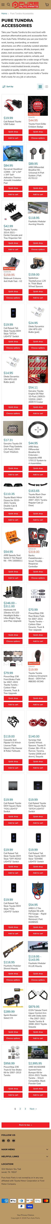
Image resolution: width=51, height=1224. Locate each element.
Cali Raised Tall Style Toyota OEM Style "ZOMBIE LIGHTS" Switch (37, 857)
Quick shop (13, 132)
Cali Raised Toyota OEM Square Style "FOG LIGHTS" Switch (12, 807)
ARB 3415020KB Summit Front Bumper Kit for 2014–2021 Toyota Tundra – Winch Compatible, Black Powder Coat (37, 1075)
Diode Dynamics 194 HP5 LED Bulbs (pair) (36, 329)
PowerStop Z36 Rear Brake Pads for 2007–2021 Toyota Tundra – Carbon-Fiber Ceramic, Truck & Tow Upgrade (36, 621)
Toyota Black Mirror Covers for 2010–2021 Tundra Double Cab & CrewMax (13, 503)
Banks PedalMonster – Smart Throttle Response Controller (35, 561)
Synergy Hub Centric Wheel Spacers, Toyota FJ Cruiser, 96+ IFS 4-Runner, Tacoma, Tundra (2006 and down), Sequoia (37, 748)
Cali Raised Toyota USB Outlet (12, 123)
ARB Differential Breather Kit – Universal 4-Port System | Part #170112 (36, 173)
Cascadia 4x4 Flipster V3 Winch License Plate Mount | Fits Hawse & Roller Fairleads (13, 745)
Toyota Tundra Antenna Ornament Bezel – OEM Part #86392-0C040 (37, 677)
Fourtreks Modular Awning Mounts (37, 223)
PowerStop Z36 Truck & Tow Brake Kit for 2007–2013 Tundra (13, 1071)
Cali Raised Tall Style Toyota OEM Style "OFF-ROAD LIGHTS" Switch (12, 857)
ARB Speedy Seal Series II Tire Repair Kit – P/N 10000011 (13, 558)
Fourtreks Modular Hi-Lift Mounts (37, 964)
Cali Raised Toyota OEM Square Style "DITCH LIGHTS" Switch (37, 807)
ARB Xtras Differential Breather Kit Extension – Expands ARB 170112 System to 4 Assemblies (37, 455)
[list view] (46, 87)
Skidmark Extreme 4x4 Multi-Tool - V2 (13, 280)
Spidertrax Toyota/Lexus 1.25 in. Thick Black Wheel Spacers (37, 282)
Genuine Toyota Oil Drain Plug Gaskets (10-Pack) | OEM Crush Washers (13, 447)
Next (32, 1108)
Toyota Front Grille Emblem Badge (37, 125)
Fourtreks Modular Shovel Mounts (12, 967)
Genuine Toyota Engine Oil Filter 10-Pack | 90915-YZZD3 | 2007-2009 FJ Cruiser (36, 396)
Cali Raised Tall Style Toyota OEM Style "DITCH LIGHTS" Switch (12, 332)
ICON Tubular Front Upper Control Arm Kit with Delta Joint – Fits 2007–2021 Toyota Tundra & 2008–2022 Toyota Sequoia (37, 1018)
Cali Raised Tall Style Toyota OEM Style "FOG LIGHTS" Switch (12, 907)
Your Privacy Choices (25, 1215)
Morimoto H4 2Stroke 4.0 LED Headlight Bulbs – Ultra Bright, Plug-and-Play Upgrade (12, 615)
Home (4, 13)
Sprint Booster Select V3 (10, 1016)
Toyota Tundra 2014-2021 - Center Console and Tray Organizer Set (13, 233)
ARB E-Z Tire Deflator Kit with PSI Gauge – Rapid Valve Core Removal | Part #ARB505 (37, 915)
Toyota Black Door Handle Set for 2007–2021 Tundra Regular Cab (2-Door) (37, 500)
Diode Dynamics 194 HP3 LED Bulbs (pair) (11, 379)
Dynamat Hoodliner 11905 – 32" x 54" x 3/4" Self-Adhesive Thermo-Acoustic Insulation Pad (13, 176)
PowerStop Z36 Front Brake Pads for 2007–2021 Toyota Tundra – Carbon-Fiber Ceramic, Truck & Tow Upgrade (12, 684)
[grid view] (40, 87)
